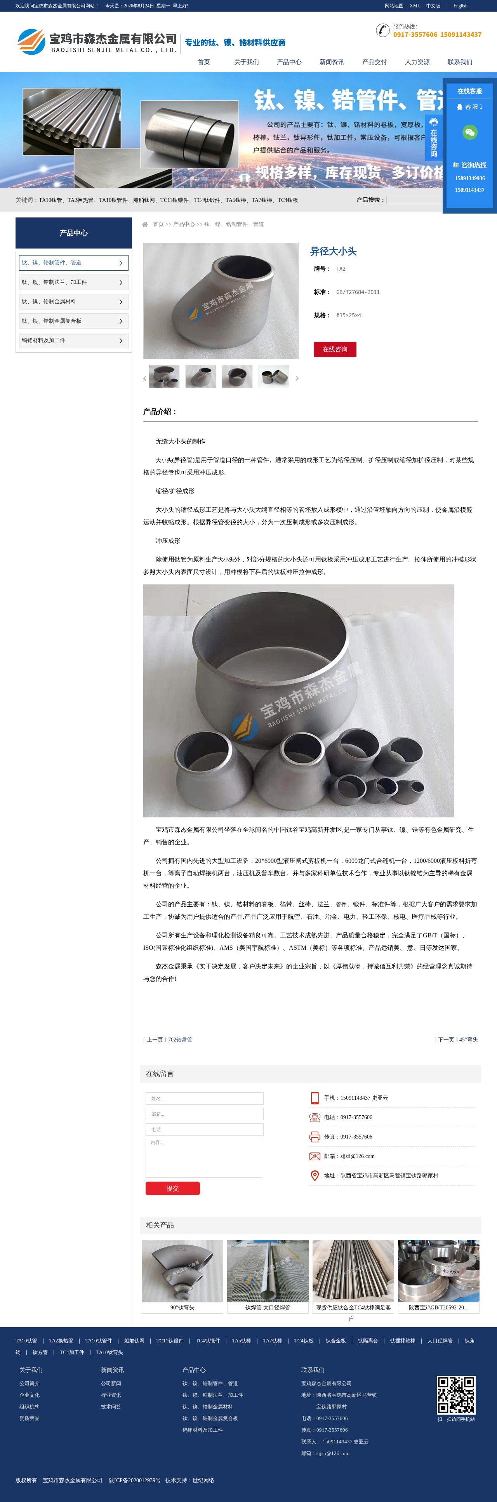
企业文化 (29, 1395)
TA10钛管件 (98, 1341)
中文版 (433, 6)
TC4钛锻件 (208, 1341)
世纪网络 (203, 1480)
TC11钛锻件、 (177, 200)
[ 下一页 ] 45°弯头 (456, 1040)
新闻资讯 (332, 62)
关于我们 (246, 62)
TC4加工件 (72, 1352)
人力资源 (417, 62)
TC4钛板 (288, 200)
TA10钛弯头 (109, 1352)
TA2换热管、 (83, 200)
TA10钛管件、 (116, 200)
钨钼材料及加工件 (43, 340)
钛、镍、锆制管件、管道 (52, 263)
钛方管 (40, 1352)
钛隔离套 (368, 1341)
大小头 (164, 460)
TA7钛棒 (272, 1341)
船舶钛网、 (146, 200)
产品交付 (374, 62)
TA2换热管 (61, 1341)
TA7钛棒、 (265, 200)
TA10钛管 (26, 1341)
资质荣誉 (29, 1418)
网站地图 (394, 6)
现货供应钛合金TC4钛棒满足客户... (353, 1309)
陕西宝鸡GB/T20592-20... (439, 1308)
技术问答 (111, 1407)
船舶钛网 (134, 1341)
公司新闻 (111, 1383)
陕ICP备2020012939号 (135, 1480)
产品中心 (289, 62)
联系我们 (460, 62)
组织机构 (29, 1407)
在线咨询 (335, 349)
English (460, 6)
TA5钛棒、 (239, 200)
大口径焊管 (440, 1341)
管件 (341, 904)
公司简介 (29, 1383)
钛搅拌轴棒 (402, 1341)
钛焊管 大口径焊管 (267, 1308)
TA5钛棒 (241, 1341)
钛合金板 (336, 1341)
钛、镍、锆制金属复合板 (52, 321)
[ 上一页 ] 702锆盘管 (168, 1040)
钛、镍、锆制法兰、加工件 (54, 282)
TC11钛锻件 (170, 1341)
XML (415, 6)
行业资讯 (111, 1395)
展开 (434, 138)
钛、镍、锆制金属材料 (49, 301)
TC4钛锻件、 (210, 200)
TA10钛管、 (53, 200)
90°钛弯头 (182, 1308)
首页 (204, 62)
